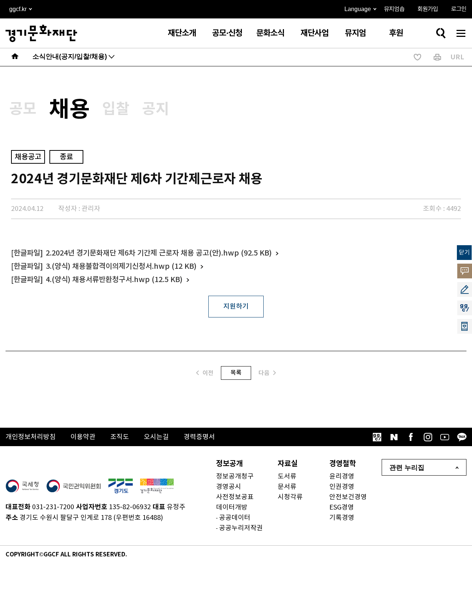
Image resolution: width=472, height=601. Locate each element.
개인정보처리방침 (31, 437)
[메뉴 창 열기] (460, 33)
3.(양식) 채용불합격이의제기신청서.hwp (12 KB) (121, 266)
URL (457, 57)
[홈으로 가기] (15, 57)
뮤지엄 (355, 33)
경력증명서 (199, 437)
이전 (208, 373)
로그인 (458, 9)
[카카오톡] (461, 437)
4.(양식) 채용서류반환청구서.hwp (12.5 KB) (114, 279)
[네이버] (394, 437)
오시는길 (156, 437)
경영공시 (228, 487)
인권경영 (341, 487)
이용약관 (83, 437)
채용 (69, 110)
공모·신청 (227, 33)
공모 (23, 109)
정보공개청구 (235, 476)
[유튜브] (445, 437)
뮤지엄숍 (394, 9)
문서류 (287, 487)
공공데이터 (234, 518)
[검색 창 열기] (440, 33)
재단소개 (182, 33)
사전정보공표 (235, 497)
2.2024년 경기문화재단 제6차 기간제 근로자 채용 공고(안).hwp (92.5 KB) (159, 253)
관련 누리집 (406, 467)
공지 (155, 109)
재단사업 (315, 33)
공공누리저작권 (241, 528)
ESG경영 (341, 507)
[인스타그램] (428, 437)
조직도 (119, 437)
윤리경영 (341, 476)
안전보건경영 (348, 497)
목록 (236, 372)
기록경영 (341, 518)
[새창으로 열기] (22, 486)
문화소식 (270, 33)
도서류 (287, 476)
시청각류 (290, 497)
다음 (264, 373)
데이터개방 (231, 507)
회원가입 (427, 9)
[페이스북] (411, 437)
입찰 (115, 109)
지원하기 (236, 306)
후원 (396, 33)
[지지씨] (377, 437)
